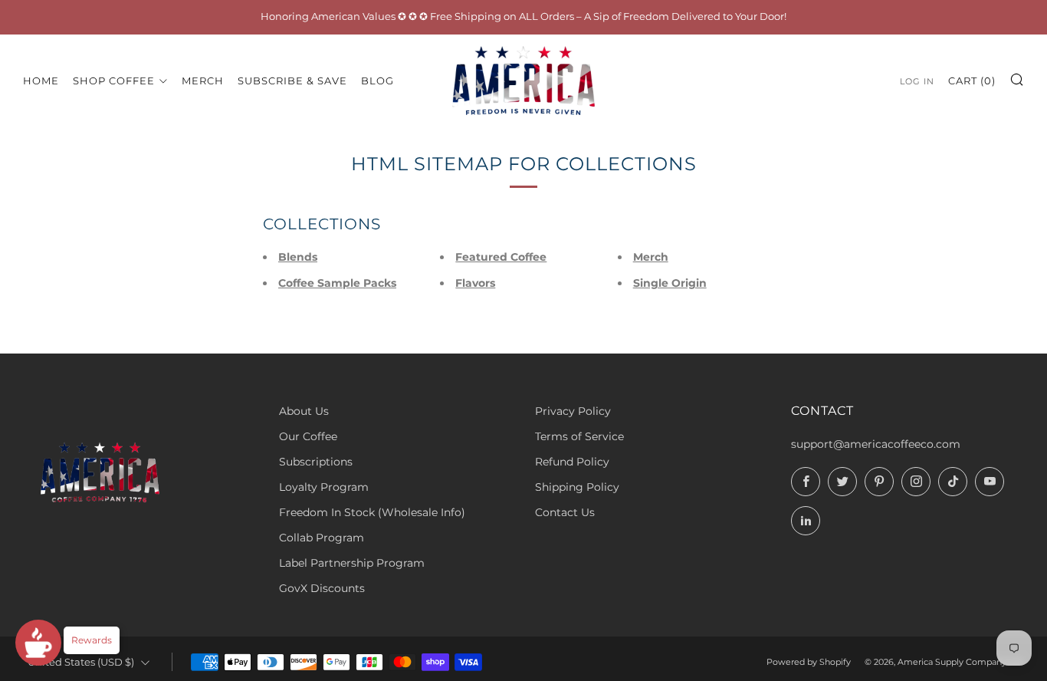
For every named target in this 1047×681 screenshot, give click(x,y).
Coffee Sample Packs (337, 283)
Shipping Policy (577, 487)
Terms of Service (579, 436)
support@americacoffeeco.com (875, 444)
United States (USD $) (81, 662)
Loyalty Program (324, 487)
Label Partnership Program (352, 563)
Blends (297, 257)
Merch (203, 80)
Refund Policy (572, 462)
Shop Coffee (114, 80)
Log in (917, 80)
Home (41, 80)
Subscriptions (316, 462)
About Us (304, 411)
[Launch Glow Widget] (38, 643)
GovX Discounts (322, 588)
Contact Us (565, 512)
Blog (377, 80)
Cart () (972, 80)
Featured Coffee (500, 257)
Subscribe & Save (292, 80)
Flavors (475, 283)
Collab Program (321, 537)
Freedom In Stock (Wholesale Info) (372, 512)
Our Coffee (308, 436)
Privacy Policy (573, 411)
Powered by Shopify (808, 661)
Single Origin (670, 283)
